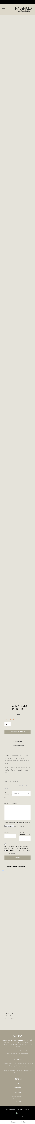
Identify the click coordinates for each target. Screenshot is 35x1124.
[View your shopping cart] (22, 2)
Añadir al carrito (17, 731)
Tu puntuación (8, 795)
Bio (17, 1083)
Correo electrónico (24, 834)
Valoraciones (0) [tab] (17, 745)
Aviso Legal (17, 1101)
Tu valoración (10, 804)
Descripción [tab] (17, 741)
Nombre (8, 832)
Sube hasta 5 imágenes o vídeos (17, 822)
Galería (17, 1087)
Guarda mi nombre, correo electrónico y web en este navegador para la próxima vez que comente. (17, 846)
